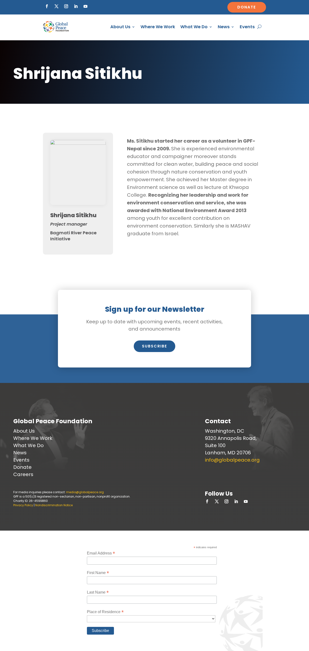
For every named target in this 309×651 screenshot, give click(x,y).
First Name (98, 572)
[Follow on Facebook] (47, 6)
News (224, 27)
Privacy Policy (23, 505)
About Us (120, 27)
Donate (246, 7)
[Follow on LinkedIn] (76, 6)
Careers (23, 474)
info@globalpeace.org (232, 460)
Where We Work (157, 27)
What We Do (194, 27)
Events (247, 27)
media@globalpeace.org (85, 492)
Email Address (101, 553)
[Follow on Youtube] (85, 6)
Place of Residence (105, 612)
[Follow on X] (56, 6)
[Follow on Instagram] (66, 6)
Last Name (98, 592)
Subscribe (154, 346)
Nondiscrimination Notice (54, 505)
